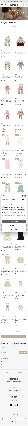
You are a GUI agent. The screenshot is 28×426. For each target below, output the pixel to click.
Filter (14, 26)
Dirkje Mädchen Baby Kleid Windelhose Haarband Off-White (19, 152)
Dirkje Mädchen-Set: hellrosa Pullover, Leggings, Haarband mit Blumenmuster (20, 127)
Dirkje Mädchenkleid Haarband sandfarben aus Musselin (7, 248)
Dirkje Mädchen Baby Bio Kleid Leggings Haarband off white (20, 319)
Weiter (16, 326)
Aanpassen (13, 225)
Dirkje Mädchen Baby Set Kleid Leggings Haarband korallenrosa (7, 271)
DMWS (17, 423)
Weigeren (14, 229)
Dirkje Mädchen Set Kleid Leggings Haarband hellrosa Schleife (20, 176)
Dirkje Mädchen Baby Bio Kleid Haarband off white (20, 271)
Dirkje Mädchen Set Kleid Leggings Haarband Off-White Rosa (7, 152)
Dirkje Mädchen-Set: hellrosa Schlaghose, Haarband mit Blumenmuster (19, 102)
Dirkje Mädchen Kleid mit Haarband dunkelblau (20, 247)
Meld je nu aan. (14, 15)
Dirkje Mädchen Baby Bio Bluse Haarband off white (7, 294)
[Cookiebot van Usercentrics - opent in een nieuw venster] (21, 196)
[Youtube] (17, 414)
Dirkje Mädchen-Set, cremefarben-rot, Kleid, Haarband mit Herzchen (20, 54)
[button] (2, 5)
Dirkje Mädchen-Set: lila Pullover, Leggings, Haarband (20, 78)
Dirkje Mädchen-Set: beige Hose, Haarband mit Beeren (7, 78)
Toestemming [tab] (5, 199)
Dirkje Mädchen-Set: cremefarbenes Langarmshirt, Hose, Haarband (6, 127)
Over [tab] (23, 199)
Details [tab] (14, 199)
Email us (20, 372)
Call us (7, 372)
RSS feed (22, 423)
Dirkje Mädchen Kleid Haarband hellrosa (6, 175)
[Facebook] (10, 414)
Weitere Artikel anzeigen (13, 336)
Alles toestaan (14, 221)
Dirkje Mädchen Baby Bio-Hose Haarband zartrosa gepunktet (7, 319)
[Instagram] (14, 414)
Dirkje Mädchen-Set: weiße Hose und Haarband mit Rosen (6, 54)
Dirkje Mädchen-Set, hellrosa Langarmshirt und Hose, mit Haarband (7, 102)
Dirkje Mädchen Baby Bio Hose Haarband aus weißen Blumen (20, 295)
